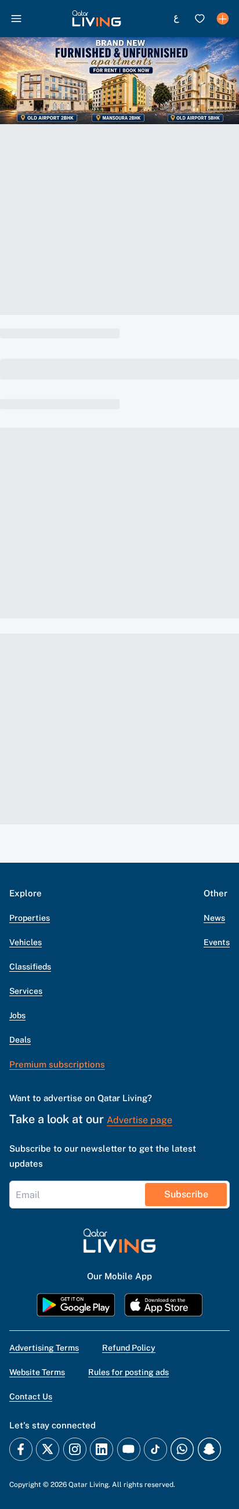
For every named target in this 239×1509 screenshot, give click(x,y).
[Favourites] (199, 18)
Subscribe (186, 1194)
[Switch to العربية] (176, 18)
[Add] (222, 18)
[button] (96, 18)
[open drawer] (16, 18)
